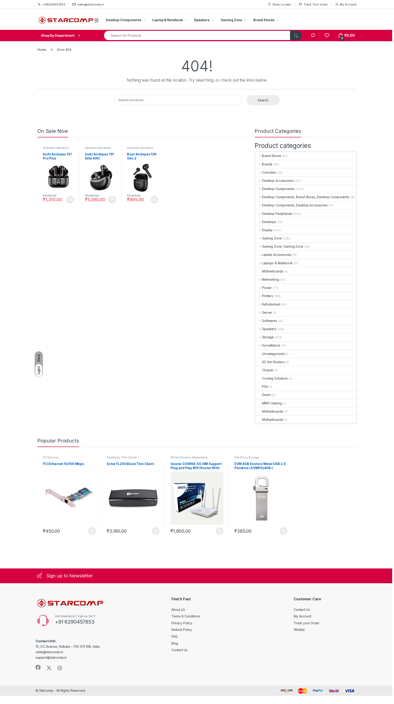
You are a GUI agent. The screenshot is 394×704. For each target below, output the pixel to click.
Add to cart (70, 200)
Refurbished (271, 304)
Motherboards (272, 271)
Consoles (269, 172)
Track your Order (306, 623)
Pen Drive (240, 457)
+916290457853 (53, 4)
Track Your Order (315, 4)
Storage (268, 337)
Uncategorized (273, 354)
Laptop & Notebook (167, 20)
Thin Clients (129, 457)
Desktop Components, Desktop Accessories (294, 205)
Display (267, 230)
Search (263, 100)
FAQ (174, 636)
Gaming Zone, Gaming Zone (282, 246)
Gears (266, 395)
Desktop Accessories (277, 180)
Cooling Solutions (275, 378)
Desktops (269, 222)
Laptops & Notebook (277, 263)
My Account (348, 4)
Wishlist (299, 630)
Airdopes (49, 147)
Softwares (269, 321)
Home (41, 49)
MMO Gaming (272, 403)
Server (267, 312)
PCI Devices (51, 457)
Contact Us (179, 650)
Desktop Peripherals (277, 214)
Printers (267, 296)
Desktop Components (123, 20)
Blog (174, 643)
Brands (267, 164)
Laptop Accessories (276, 255)
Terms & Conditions (185, 616)
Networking (270, 279)
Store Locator (281, 4)
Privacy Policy (181, 623)
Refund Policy (181, 630)
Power (267, 288)
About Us (178, 610)
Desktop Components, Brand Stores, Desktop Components (305, 197)
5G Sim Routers (273, 362)
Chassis (267, 370)
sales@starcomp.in (90, 4)
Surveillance (271, 345)
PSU (265, 386)
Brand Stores (264, 20)
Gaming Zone (231, 20)
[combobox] (197, 35)
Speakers (202, 20)
